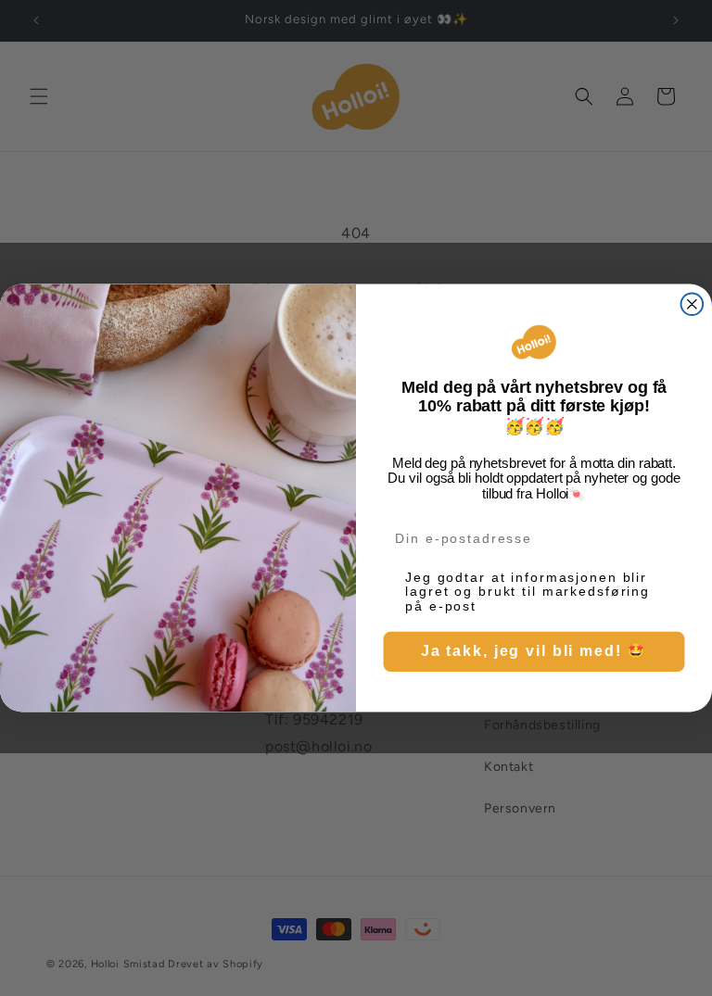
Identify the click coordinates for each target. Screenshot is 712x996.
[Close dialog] (692, 304)
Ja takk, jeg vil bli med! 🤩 (534, 651)
